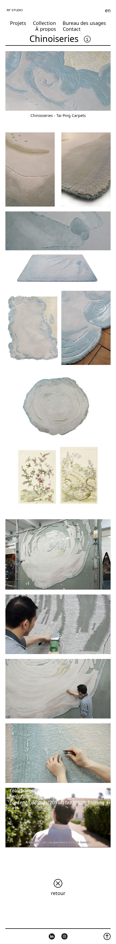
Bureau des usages (84, 23)
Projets (18, 23)
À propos (45, 29)
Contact (72, 29)
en (108, 10)
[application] (58, 817)
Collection (44, 23)
